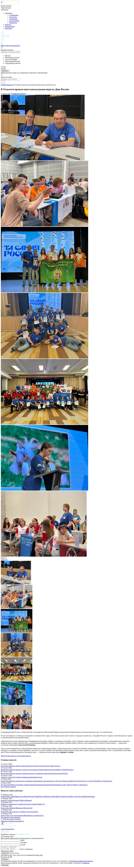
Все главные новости (8, 787)
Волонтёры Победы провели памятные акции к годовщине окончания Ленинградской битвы (34, 773)
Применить (5, 71)
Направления (10, 26)
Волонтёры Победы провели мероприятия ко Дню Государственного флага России (30, 766)
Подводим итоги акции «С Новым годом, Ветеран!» (19, 812)
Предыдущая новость (9, 756)
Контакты (8, 28)
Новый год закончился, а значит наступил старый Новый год (23, 804)
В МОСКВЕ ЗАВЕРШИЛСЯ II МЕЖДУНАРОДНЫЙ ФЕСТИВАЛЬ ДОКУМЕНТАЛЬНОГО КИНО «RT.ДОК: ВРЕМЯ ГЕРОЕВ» (48, 797)
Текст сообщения (26, 849)
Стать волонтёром (7, 829)
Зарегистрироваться (13, 45)
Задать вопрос (14, 21)
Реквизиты (13, 23)
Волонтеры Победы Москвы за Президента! (16, 808)
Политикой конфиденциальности (81, 861)
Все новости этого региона (10, 817)
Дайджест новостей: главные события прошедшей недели (21, 777)
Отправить (5, 859)
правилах (86, 863)
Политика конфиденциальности (12, 821)
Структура (13, 17)
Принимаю (5, 865)
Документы (13, 19)
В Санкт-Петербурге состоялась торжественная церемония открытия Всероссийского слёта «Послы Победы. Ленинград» (44, 785)
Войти (3, 45)
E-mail (23, 845)
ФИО (22, 840)
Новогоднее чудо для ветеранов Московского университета (22, 815)
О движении (13, 15)
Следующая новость (24, 756)
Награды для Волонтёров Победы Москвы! (16, 800)
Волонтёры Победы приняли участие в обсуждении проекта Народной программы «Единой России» (37, 770)
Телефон (24, 842)
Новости (8, 24)
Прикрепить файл (7, 851)
